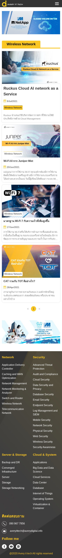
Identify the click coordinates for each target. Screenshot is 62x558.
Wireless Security (43, 441)
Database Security (43, 394)
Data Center (40, 482)
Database (38, 488)
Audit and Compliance (45, 374)
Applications (40, 462)
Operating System (43, 498)
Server (5, 477)
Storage (6, 482)
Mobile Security (41, 420)
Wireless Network (13, 107)
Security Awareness (44, 447)
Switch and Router (12, 398)
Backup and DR (11, 462)
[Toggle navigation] (57, 3)
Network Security (42, 425)
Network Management (14, 383)
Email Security (41, 399)
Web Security (40, 436)
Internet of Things (42, 493)
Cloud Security (41, 379)
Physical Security (42, 430)
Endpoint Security (43, 405)
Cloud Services (41, 477)
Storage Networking (13, 488)
